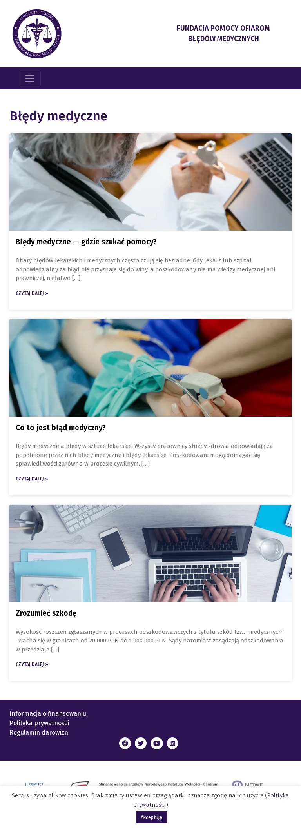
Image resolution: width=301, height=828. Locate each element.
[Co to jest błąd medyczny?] (150, 368)
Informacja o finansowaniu (47, 713)
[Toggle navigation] (30, 78)
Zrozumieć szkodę (46, 613)
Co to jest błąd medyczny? (61, 427)
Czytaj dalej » (32, 293)
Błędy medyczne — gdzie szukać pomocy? (86, 241)
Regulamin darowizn (38, 732)
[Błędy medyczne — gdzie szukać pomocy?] (150, 182)
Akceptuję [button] (151, 817)
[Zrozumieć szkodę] (150, 553)
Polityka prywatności (39, 723)
